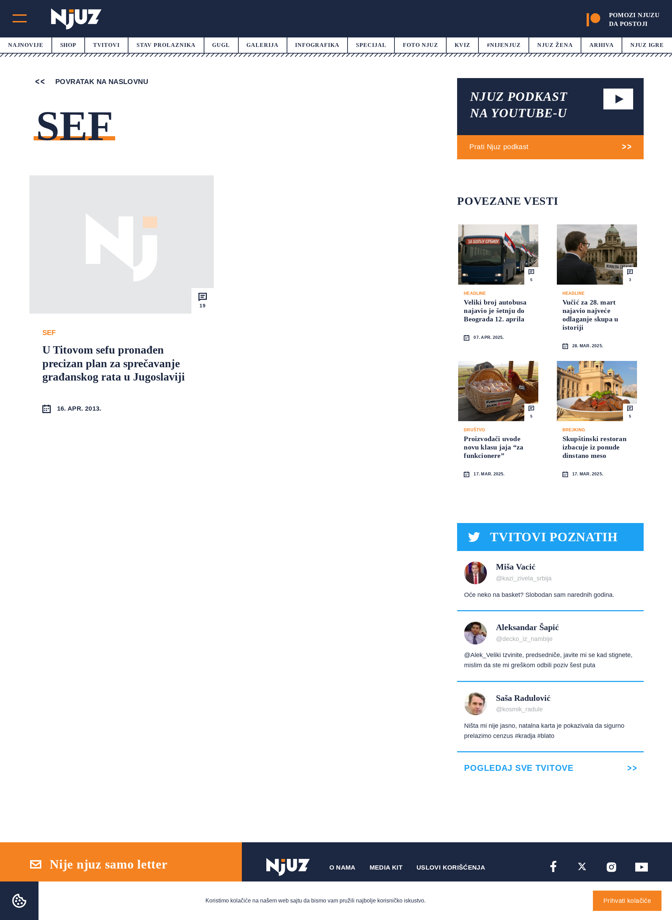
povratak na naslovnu (100, 81)
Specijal (371, 45)
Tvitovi (106, 45)
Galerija (262, 45)
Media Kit (386, 867)
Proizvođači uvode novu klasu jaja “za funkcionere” (493, 447)
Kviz (462, 45)
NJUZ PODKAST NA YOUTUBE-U (518, 105)
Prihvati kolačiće (627, 900)
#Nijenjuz (504, 45)
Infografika (317, 45)
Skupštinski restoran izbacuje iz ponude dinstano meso (594, 447)
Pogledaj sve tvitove (518, 768)
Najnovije (26, 45)
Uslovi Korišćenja (450, 867)
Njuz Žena (555, 45)
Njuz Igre (647, 45)
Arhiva (601, 45)
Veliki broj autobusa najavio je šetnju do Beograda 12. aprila (495, 310)
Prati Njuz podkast (498, 146)
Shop (68, 45)
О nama (342, 867)
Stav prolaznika (166, 45)
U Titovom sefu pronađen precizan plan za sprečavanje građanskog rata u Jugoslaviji (113, 363)
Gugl (221, 45)
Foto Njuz (420, 45)
